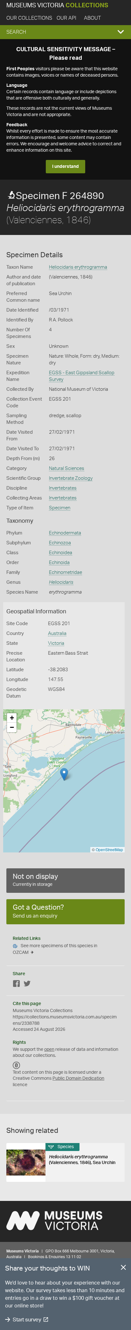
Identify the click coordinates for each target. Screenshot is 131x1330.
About (92, 18)
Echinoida (59, 562)
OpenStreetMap (109, 849)
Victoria (56, 643)
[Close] (123, 1268)
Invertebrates (63, 488)
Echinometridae (65, 572)
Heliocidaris (61, 582)
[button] (65, 32)
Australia (57, 633)
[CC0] (16, 1065)
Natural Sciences (66, 468)
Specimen (59, 508)
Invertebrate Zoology (71, 478)
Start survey (27, 1319)
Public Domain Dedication (78, 1078)
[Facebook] (16, 985)
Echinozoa (60, 543)
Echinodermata (65, 533)
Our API (66, 18)
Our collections (29, 18)
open (49, 1049)
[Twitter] (27, 985)
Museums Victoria (57, 6)
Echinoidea (60, 552)
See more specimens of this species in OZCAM (55, 949)
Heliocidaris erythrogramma (78, 267)
